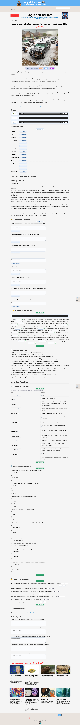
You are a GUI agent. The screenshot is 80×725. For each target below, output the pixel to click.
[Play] (20, 113)
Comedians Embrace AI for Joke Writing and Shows (16, 698)
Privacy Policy (20, 714)
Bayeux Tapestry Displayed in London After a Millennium (63, 676)
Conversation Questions (15, 6)
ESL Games (31, 6)
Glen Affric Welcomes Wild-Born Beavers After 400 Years (48, 676)
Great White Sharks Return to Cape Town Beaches (63, 698)
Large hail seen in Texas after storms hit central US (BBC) (30, 106)
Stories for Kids (38, 6)
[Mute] (63, 113)
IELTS (44, 6)
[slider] (66, 113)
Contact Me (13, 9)
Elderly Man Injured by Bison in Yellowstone (47, 698)
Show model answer (15, 231)
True (63, 583)
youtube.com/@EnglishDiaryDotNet (45, 718)
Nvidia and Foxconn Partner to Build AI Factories (31, 676)
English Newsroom (24, 6)
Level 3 (51, 68)
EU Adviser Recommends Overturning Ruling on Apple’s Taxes (16, 677)
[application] (43, 114)
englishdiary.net (32, 2)
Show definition (23, 131)
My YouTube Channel (60, 11)
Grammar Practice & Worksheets (19, 11)
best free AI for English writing (31, 613)
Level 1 (41, 68)
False (67, 583)
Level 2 (46, 68)
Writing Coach (40, 11)
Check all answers (40, 312)
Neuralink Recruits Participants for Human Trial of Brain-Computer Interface (32, 699)
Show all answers (40, 129)
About (48, 6)
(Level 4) (40, 26)
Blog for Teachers (13, 714)
